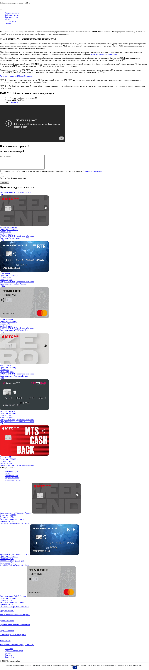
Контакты (8, 655)
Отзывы (8, 23)
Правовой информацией (92, 171)
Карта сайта (9, 657)
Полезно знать (10, 21)
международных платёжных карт (104, 54)
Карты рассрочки (11, 17)
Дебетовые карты (12, 15)
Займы (7, 19)
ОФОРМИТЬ (5, 523)
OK (75, 667)
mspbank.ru (14, 102)
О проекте (9, 649)
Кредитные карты (12, 13)
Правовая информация (14, 651)
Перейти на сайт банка (25, 236)
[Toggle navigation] (1, 9)
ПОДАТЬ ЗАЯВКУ (7, 236)
